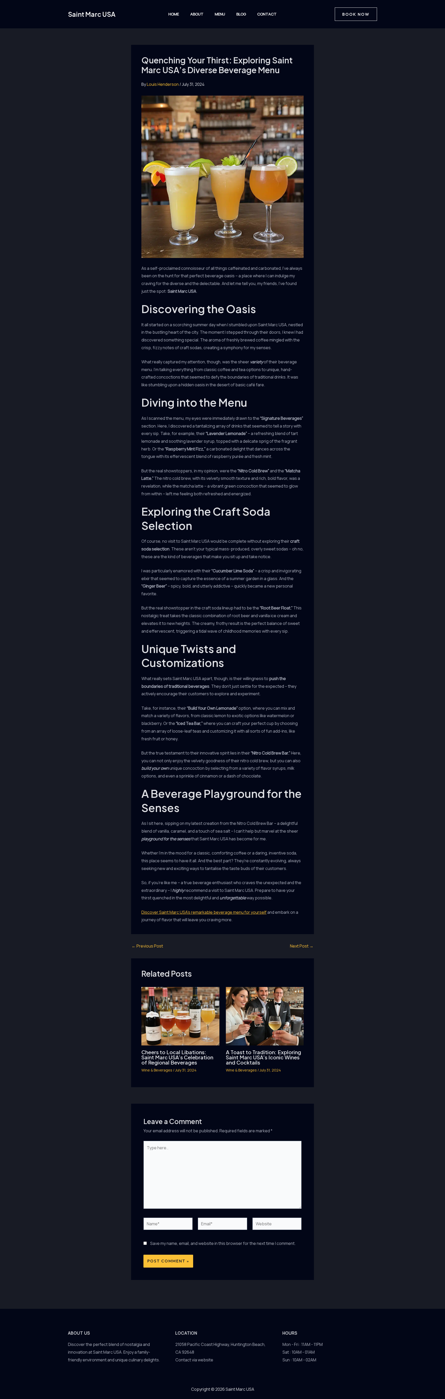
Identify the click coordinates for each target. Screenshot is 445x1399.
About (196, 14)
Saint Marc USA (91, 14)
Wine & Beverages (156, 1070)
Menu (220, 14)
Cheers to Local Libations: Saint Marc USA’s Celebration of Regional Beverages (177, 1057)
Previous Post (147, 946)
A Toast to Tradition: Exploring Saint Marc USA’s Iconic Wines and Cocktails (263, 1057)
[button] (356, 14)
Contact (267, 14)
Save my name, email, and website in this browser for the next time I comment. (223, 1243)
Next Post (301, 946)
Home (173, 14)
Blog (241, 14)
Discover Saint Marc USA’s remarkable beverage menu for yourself (204, 912)
